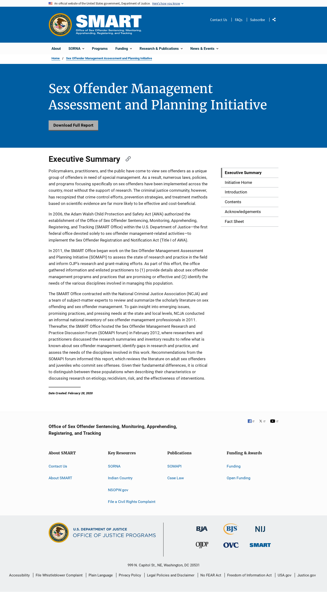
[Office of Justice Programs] (60, 24)
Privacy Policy (130, 575)
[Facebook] (251, 421)
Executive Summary (243, 172)
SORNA (114, 466)
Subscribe (257, 19)
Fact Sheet (234, 221)
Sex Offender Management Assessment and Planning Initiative (109, 58)
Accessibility (19, 575)
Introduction (236, 192)
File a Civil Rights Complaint (131, 501)
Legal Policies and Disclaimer (170, 575)
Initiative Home (238, 182)
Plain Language (101, 575)
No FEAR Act (210, 575)
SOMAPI (174, 466)
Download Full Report (73, 125)
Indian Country (120, 478)
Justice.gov (306, 575)
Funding (234, 466)
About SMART (60, 478)
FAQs (238, 19)
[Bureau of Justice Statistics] (231, 532)
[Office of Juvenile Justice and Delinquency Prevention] (202, 546)
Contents (233, 201)
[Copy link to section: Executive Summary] (126, 158)
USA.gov (284, 575)
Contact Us (218, 19)
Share (276, 20)
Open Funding (238, 478)
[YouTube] (274, 421)
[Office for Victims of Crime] (231, 545)
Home (55, 58)
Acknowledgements (243, 211)
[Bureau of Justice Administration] (202, 526)
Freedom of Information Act (249, 575)
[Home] (108, 24)
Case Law (175, 478)
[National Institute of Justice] (260, 527)
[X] (262, 421)
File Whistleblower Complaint (59, 575)
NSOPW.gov (118, 490)
